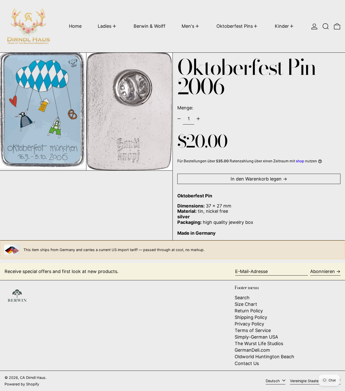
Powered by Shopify (22, 384)
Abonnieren (322, 271)
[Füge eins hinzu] (198, 119)
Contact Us (247, 363)
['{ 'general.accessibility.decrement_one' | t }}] (179, 119)
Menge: (185, 107)
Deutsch (273, 381)
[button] (325, 26)
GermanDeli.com (252, 350)
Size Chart (246, 304)
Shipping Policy (251, 317)
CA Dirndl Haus (32, 377)
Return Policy (249, 310)
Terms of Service (253, 330)
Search (242, 297)
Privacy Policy (249, 323)
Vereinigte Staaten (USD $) (313, 381)
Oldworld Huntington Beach (264, 356)
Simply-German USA (256, 337)
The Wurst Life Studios (259, 343)
